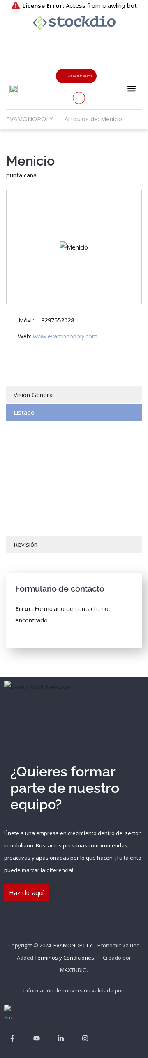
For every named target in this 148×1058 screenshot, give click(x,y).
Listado (24, 412)
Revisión (25, 544)
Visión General (34, 395)
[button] (132, 88)
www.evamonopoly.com (65, 336)
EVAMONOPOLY (72, 945)
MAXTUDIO (73, 970)
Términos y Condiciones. (65, 957)
